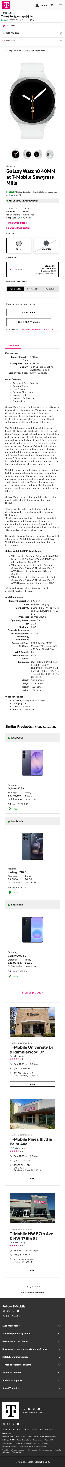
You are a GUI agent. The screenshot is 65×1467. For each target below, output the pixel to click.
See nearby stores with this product (37, 329)
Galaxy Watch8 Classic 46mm (27, 539)
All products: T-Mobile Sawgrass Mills (26, 50)
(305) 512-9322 (22, 1255)
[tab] (13, 345)
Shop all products (32, 992)
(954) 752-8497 (22, 1068)
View (32, 1084)
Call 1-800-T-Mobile (29, 322)
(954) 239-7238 (22, 1160)
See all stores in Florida (32, 1292)
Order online (28, 312)
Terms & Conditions (16, 222)
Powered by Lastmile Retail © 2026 (32, 1462)
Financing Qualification (18, 228)
